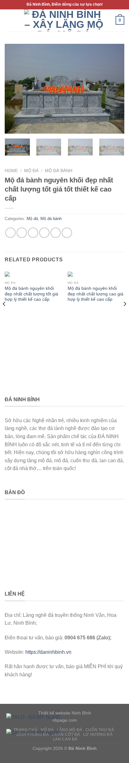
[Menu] (8, 20)
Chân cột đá (66, 734)
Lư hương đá (98, 734)
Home (11, 170)
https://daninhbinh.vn (48, 652)
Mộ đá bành (58, 170)
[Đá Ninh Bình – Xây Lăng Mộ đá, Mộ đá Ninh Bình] (64, 20)
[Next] (114, 89)
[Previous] (15, 89)
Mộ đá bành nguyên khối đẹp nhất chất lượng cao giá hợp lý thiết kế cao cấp (95, 294)
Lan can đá (65, 739)
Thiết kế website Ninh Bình (64, 712)
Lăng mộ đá (69, 730)
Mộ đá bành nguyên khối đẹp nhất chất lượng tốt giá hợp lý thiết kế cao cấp (31, 294)
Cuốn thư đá (99, 730)
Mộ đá (31, 170)
